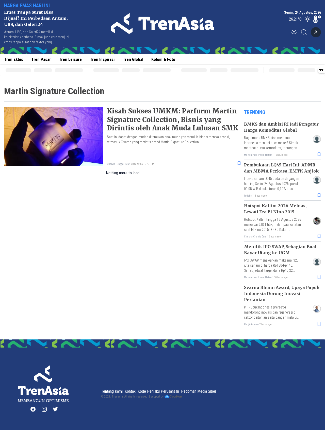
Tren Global (133, 59)
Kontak (130, 391)
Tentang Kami (112, 391)
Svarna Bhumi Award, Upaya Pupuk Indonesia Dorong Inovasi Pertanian (282, 293)
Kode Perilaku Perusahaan (158, 391)
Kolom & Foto (163, 59)
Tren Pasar (41, 59)
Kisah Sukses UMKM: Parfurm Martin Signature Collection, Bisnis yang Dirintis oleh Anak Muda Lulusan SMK (172, 119)
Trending (254, 112)
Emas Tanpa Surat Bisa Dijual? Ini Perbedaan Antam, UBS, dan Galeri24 (36, 18)
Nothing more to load (122, 172)
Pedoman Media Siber (198, 391)
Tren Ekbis (13, 59)
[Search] (305, 32)
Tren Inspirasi (102, 59)
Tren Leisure (70, 59)
